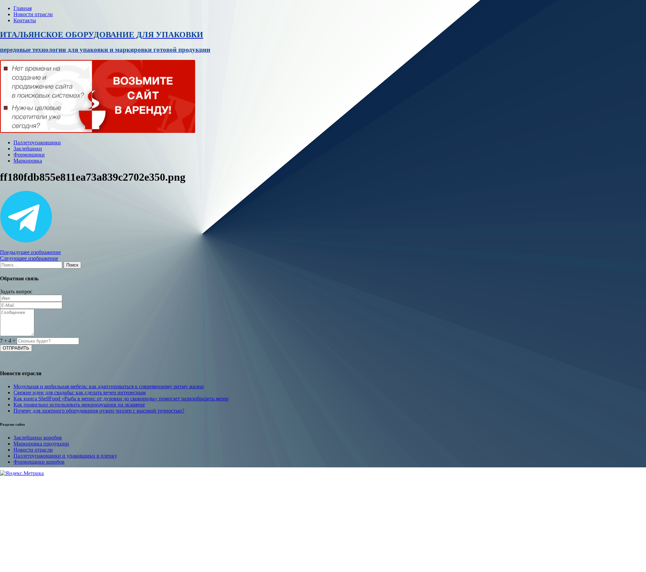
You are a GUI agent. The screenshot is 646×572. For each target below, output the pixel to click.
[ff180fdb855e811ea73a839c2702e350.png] (26, 241)
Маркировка (27, 161)
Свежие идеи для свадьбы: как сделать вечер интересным (79, 392)
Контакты (24, 20)
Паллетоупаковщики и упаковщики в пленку (65, 456)
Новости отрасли (33, 14)
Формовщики (29, 154)
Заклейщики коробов (37, 437)
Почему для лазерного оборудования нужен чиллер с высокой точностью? (98, 411)
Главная (22, 8)
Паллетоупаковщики (37, 142)
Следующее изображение (29, 258)
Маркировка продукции (41, 443)
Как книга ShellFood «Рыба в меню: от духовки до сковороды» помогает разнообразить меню (120, 398)
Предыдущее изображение (30, 252)
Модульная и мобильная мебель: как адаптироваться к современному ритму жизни (108, 386)
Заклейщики (27, 148)
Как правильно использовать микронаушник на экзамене (79, 404)
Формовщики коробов (39, 462)
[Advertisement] (202, 523)
